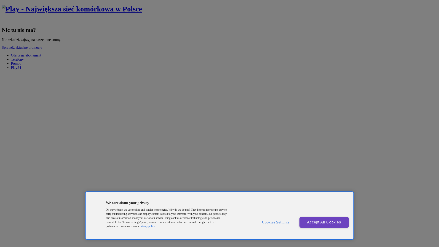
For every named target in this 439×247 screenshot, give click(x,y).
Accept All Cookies (324, 222)
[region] (219, 215)
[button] (95, 200)
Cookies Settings (275, 222)
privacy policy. (147, 226)
